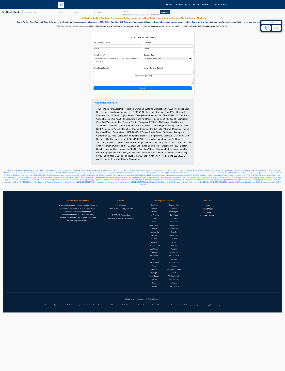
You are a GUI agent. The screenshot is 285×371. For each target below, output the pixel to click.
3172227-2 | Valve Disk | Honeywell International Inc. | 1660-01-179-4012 (219, 177)
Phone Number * (99, 55)
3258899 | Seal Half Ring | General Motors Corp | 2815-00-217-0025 (28, 170)
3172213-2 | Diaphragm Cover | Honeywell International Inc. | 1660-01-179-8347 (115, 182)
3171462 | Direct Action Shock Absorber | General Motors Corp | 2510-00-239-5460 (53, 180)
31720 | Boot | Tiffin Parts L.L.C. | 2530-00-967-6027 (29, 175)
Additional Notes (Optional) (142, 76)
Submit (142, 88)
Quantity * (147, 43)
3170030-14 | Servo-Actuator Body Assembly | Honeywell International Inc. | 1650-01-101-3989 (161, 177)
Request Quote (182, 4)
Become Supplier (201, 4)
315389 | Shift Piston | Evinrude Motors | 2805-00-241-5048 (58, 177)
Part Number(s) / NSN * (102, 43)
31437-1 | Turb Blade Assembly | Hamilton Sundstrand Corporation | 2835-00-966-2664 (163, 180)
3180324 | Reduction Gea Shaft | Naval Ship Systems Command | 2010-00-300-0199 (172, 182)
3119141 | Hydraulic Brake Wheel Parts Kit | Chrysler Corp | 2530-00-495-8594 (149, 170)
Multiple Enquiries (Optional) (153, 68)
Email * (146, 49)
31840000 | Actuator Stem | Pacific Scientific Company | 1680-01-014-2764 (205, 173)
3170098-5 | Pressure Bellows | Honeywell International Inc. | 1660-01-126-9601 (152, 173)
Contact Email (220, 4)
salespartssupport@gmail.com (121, 208)
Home (169, 4)
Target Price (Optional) (101, 68)
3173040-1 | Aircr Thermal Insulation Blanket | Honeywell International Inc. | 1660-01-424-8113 (35, 173)
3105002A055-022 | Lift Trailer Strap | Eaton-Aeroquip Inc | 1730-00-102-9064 (253, 170)
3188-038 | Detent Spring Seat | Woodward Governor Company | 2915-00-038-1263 (96, 173)
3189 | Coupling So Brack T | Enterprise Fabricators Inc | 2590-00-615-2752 (108, 180)
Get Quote (165, 12)
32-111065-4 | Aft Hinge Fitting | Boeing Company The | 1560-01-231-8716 (201, 170)
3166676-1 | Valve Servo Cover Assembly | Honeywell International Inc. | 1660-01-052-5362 (56, 182)
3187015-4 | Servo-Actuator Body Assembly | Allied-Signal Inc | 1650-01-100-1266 (222, 180)
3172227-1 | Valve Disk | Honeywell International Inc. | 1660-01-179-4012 (103, 177)
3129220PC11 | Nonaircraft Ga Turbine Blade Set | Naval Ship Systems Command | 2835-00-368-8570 (87, 170)
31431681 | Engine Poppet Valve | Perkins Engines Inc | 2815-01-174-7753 (225, 175)
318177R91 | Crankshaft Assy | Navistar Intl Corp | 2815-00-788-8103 (119, 175)
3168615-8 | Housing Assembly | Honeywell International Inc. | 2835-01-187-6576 (171, 175)
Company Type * (150, 55)
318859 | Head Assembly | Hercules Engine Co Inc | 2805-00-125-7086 (71, 175)
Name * (96, 49)
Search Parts (207, 212)
